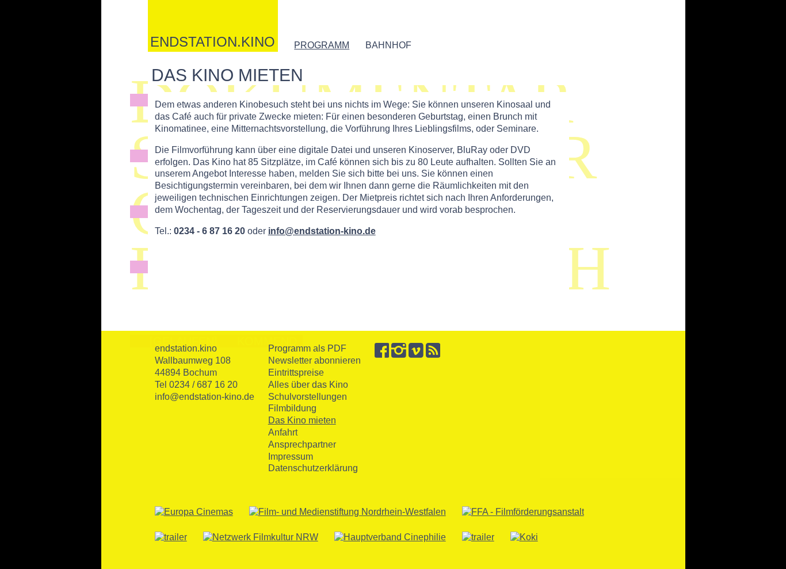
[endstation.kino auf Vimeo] (416, 355)
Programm (321, 45)
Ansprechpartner (302, 444)
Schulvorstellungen (307, 397)
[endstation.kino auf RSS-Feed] (433, 355)
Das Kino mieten (302, 420)
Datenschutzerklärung (313, 468)
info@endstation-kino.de (322, 231)
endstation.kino (212, 41)
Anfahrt (282, 432)
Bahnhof (388, 45)
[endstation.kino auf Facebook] (382, 355)
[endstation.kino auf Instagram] (398, 355)
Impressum (290, 456)
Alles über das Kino (308, 384)
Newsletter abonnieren (314, 360)
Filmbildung (292, 408)
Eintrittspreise (296, 372)
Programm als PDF (307, 348)
